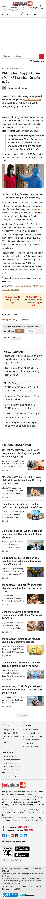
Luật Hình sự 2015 (13, 889)
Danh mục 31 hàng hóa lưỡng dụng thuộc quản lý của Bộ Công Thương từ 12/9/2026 (22, 615)
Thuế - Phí (19, 15)
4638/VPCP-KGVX (32, 100)
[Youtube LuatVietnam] (12, 836)
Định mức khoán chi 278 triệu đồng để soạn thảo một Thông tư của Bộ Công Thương (22, 534)
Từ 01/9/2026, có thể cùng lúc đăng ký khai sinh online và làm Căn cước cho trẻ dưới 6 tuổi (22, 689)
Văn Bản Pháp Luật (9, 886)
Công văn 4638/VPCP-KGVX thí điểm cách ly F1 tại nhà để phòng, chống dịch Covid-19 (23, 359)
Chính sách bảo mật (12, 766)
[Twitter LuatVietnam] (21, 836)
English (35, 8)
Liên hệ (7, 742)
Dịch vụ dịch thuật (32, 740)
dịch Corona (16, 338)
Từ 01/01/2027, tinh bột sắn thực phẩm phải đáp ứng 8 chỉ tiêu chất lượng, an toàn (22, 588)
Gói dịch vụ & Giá (23, 7)
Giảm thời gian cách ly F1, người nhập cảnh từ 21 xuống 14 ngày (21, 424)
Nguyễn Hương (21, 88)
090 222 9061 (35, 297)
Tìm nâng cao (38, 61)
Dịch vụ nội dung (31, 743)
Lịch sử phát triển (11, 733)
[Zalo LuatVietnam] (7, 836)
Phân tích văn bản (32, 733)
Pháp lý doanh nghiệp (33, 736)
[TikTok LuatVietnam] (16, 836)
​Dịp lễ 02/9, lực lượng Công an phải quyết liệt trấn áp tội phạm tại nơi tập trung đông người (21, 561)
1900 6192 (12, 297)
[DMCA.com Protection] (27, 896)
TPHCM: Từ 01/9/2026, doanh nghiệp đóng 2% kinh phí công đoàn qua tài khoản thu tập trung (21, 453)
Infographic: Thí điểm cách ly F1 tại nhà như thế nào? (22, 398)
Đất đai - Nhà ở (33, 15)
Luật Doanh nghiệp (26, 886)
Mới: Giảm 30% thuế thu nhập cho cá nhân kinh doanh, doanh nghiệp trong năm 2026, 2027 (22, 480)
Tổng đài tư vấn (31, 746)
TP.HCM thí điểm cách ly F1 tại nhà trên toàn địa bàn (22, 389)
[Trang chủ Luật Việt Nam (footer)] (23, 785)
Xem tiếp (23, 715)
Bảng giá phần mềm (12, 756)
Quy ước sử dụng (11, 763)
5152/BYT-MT (35, 209)
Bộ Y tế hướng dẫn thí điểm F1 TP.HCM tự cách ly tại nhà (20, 406)
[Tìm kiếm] (41, 56)
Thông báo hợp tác (11, 776)
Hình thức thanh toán (12, 760)
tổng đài (12, 303)
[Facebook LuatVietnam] (3, 836)
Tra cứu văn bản (31, 730)
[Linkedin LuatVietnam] (25, 836)
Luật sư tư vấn (31, 303)
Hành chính (6, 15)
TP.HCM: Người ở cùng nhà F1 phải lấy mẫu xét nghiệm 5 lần (22, 415)
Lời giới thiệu (9, 730)
